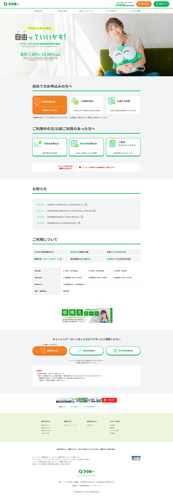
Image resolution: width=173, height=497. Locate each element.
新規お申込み (45, 425)
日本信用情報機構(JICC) (90, 407)
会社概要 (112, 425)
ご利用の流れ (38, 11)
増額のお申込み (45, 428)
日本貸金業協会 (74, 407)
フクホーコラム (96, 485)
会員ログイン (91, 425)
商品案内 (112, 428)
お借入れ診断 (62, 11)
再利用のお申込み (46, 430)
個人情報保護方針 (85, 485)
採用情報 (112, 433)
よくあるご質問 (135, 11)
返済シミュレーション (86, 11)
